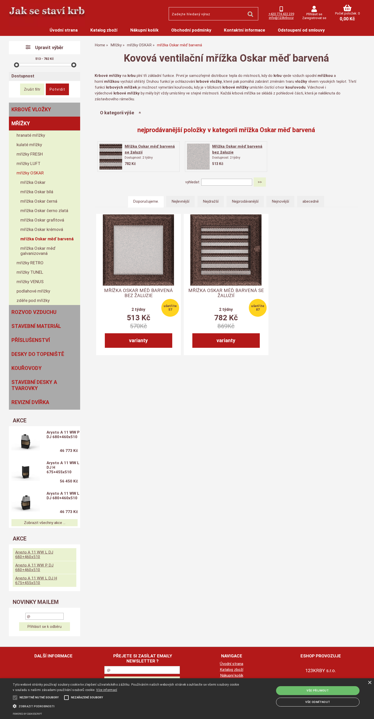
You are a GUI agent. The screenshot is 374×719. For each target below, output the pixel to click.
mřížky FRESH (30, 154)
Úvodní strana (64, 30)
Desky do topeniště (37, 354)
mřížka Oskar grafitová (42, 220)
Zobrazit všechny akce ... (44, 522)
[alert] (187, 698)
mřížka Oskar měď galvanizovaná (37, 251)
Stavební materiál (36, 326)
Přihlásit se (314, 14)
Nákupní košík (144, 30)
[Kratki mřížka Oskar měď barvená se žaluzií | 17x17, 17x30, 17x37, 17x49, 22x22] (226, 250)
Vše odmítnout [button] (317, 702)
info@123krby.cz (281, 18)
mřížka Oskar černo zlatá (44, 210)
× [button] (369, 683)
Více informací (106, 690)
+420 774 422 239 (281, 14)
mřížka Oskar (33, 182)
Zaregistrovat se (314, 18)
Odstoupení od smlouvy (301, 30)
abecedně (311, 201)
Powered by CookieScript (27, 714)
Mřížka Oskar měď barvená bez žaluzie (138, 293)
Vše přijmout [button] (318, 690)
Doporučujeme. (146, 201)
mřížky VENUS (30, 281)
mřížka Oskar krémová (41, 229)
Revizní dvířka (30, 402)
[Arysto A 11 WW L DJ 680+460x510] (25, 503)
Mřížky (20, 123)
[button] (126, 705)
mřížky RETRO (30, 262)
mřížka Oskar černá (38, 201)
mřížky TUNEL (30, 272)
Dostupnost (22, 76)
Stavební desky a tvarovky (34, 385)
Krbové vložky (31, 109)
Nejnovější (280, 201)
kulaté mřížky (29, 144)
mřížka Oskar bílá (36, 191)
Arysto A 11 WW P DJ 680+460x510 (63, 434)
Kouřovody (26, 368)
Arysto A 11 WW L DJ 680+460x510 (63, 495)
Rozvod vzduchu (33, 312)
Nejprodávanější (245, 201)
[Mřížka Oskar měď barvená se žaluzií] (111, 156)
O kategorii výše (117, 112)
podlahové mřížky (33, 291)
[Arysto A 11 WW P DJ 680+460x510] (25, 442)
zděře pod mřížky (33, 300)
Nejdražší (211, 201)
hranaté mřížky (31, 135)
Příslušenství (30, 340)
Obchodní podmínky (191, 30)
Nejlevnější (180, 201)
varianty (138, 340)
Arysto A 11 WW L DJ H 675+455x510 (63, 467)
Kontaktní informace (244, 30)
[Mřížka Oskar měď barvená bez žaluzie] (198, 156)
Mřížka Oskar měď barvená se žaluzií (226, 293)
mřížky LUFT (28, 163)
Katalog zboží (104, 30)
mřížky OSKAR (30, 172)
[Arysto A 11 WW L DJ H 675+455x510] (25, 472)
